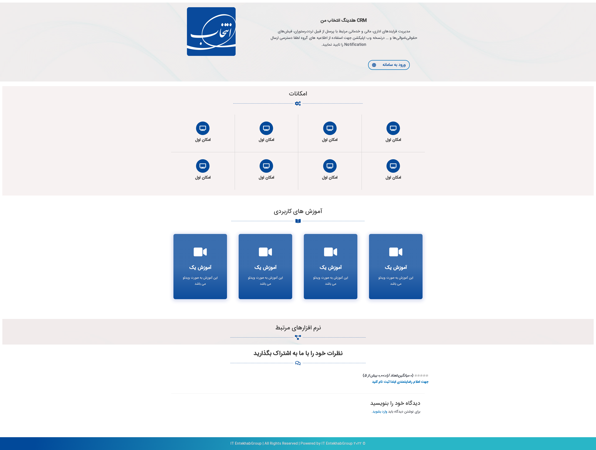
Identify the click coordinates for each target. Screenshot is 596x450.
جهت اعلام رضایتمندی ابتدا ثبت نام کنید (400, 382)
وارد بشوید (379, 412)
